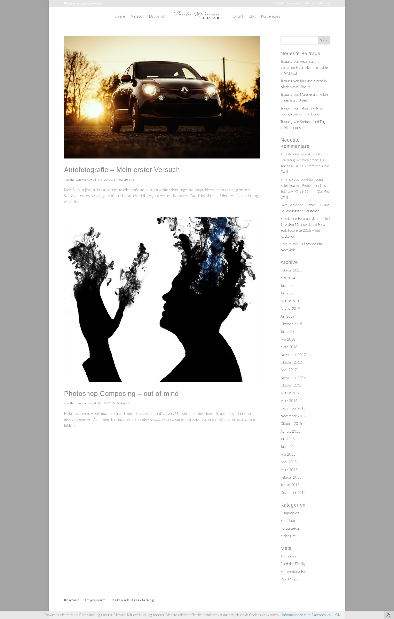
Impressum (293, 3)
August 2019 (290, 308)
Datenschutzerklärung (317, 3)
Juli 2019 (288, 316)
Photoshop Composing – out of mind (121, 393)
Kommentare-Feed (294, 571)
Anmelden (288, 556)
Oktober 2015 (291, 423)
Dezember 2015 (293, 408)
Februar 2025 (291, 270)
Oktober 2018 (291, 324)
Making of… (289, 536)
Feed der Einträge (294, 564)
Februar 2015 (291, 477)
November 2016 (293, 378)
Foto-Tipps (288, 520)
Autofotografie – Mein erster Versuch (122, 169)
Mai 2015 (288, 454)
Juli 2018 (288, 331)
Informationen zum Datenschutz (306, 615)
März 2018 (289, 347)
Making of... (124, 403)
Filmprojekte (290, 513)
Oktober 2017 (291, 362)
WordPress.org (291, 579)
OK (337, 615)
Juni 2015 (288, 446)
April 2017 (289, 370)
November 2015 (293, 416)
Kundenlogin (270, 16)
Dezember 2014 (293, 493)
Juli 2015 (288, 439)
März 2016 (289, 400)
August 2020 (290, 301)
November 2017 (293, 355)
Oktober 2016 (291, 385)
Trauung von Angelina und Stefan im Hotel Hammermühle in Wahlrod (304, 67)
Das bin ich (157, 16)
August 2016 (290, 393)
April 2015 (289, 462)
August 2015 (290, 431)
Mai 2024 (288, 278)
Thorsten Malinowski (83, 179)
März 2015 (289, 470)
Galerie (120, 16)
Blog (252, 16)
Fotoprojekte (126, 179)
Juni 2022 (288, 285)
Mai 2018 (288, 339)
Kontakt (278, 3)
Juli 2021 (288, 293)
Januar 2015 (290, 485)
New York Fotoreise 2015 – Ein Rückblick (303, 230)
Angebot (137, 16)
